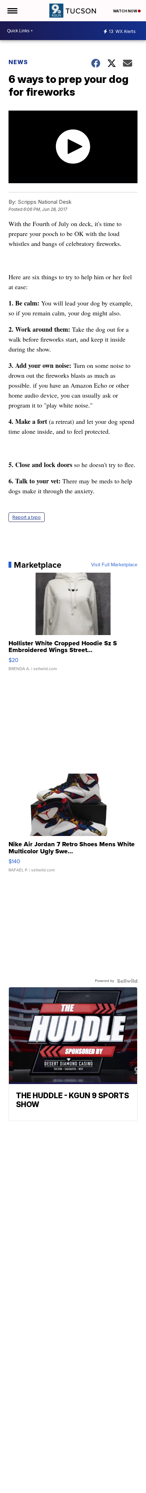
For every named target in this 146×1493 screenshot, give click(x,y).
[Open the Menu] (11, 10)
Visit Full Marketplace (114, 564)
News (18, 62)
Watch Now (125, 11)
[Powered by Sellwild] (127, 980)
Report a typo (26, 517)
